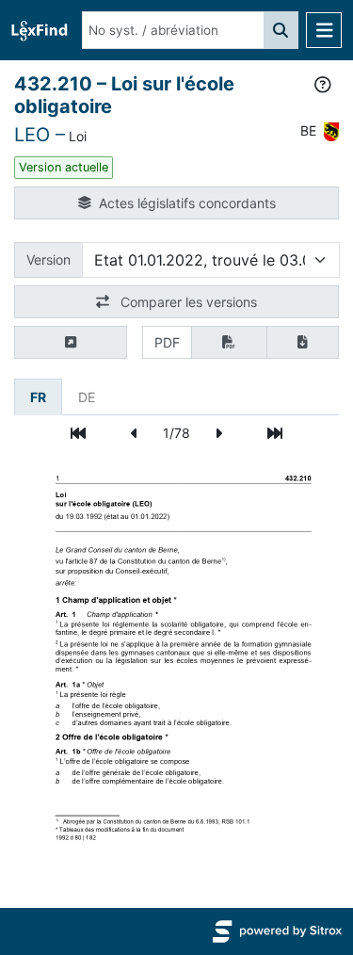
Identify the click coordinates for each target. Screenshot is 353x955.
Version (48, 259)
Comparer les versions (187, 302)
